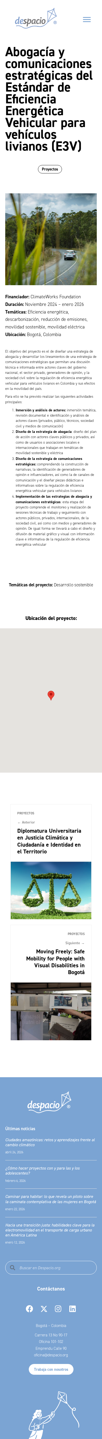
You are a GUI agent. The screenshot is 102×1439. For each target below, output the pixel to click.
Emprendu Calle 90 (51, 1348)
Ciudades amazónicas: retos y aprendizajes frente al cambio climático (50, 1142)
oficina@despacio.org (51, 1355)
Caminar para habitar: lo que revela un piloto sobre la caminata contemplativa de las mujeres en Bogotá (50, 1199)
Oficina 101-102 (51, 1341)
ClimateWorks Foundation (56, 297)
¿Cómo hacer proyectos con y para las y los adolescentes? (42, 1170)
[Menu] (87, 19)
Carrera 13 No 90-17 (51, 1335)
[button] (51, 696)
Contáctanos (51, 1288)
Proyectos (50, 169)
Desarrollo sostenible (73, 585)
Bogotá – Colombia (51, 1325)
